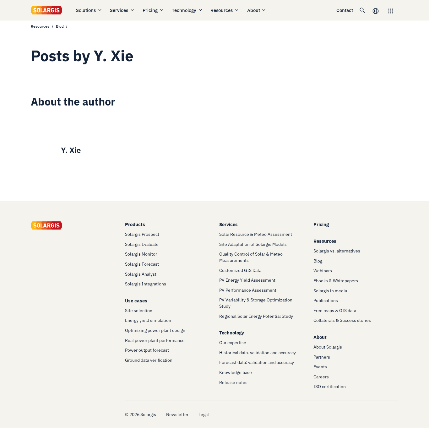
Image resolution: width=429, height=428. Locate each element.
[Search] (362, 10)
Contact (344, 10)
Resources (221, 10)
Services (119, 10)
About (253, 10)
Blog (59, 26)
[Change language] (375, 10)
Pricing (150, 10)
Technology (184, 10)
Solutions (86, 10)
